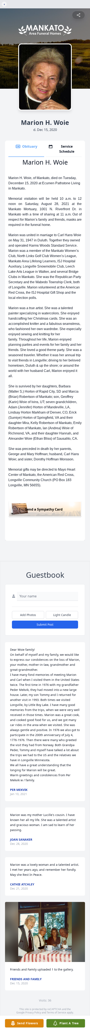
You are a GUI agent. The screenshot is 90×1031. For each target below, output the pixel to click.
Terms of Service (56, 1012)
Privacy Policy (33, 1012)
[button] (45, 932)
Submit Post (45, 624)
